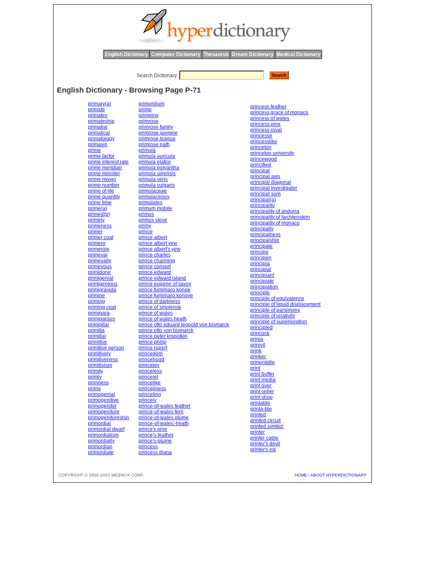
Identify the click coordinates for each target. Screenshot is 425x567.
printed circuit (265, 420)
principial (260, 269)
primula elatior (155, 162)
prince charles (155, 255)
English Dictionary (126, 54)
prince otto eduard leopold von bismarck (184, 324)
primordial (99, 423)
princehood (151, 359)
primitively (99, 354)
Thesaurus (216, 54)
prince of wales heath (163, 319)
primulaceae (153, 191)
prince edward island (162, 278)
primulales (150, 202)
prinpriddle (262, 362)
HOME (301, 475)
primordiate (101, 452)
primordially (101, 441)
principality (262, 205)
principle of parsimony (275, 310)
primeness (100, 226)
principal (260, 171)
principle (260, 293)
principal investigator (273, 188)
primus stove (153, 220)
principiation (264, 287)
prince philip (152, 342)
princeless (150, 371)
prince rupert (153, 348)
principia (260, 263)
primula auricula (157, 156)
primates (97, 115)
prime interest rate (108, 162)
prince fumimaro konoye (166, 295)
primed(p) (99, 214)
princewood (263, 159)
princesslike (263, 141)
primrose (149, 121)
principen (260, 258)
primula (147, 150)
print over (260, 386)
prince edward (155, 272)
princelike (150, 383)
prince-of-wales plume (164, 417)
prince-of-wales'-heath (164, 423)
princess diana (155, 452)
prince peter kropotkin (163, 336)
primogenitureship (108, 417)
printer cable (264, 438)
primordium (151, 104)
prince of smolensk (160, 307)
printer (257, 432)
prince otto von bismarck (166, 330)
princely (147, 400)
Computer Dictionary (175, 54)
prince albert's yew (160, 249)
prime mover (102, 179)
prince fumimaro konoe (165, 290)
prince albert (153, 237)
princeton (260, 147)
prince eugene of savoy (165, 284)
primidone (99, 272)
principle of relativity (272, 316)
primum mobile (155, 208)
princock (259, 333)
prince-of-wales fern (161, 412)
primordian (100, 447)
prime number (104, 185)
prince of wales (156, 313)
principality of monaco (275, 223)
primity (95, 371)
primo (94, 388)
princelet (148, 377)
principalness (265, 234)
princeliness (152, 388)
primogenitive (103, 400)
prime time (100, 202)
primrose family (156, 127)
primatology (101, 139)
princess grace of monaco (279, 112)
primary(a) (99, 104)
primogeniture (104, 412)
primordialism (103, 435)
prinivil (257, 345)
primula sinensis (157, 173)
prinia (256, 339)
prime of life (101, 191)
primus (146, 214)
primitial (97, 336)
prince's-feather (156, 435)
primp (145, 109)
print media (263, 380)
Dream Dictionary (253, 54)
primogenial (101, 394)
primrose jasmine (158, 133)
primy (145, 226)
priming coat (102, 307)
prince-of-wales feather (165, 406)
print (255, 368)
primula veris (153, 179)
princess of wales (269, 118)
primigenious (102, 284)
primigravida (102, 290)
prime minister (104, 173)
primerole (99, 249)
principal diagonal (270, 182)
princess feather (268, 107)
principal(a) (263, 200)
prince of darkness (159, 301)
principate (261, 246)
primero (96, 243)
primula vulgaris (157, 185)
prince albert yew (158, 243)
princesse (261, 136)
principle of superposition (278, 322)
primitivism (100, 365)
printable (260, 403)
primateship (101, 121)
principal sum (265, 194)
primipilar (98, 324)
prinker (258, 356)
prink (255, 351)
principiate (262, 281)
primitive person (106, 348)
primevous (100, 266)
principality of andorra (274, 211)
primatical (99, 133)
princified (260, 165)
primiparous (101, 319)
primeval (97, 255)
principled (261, 327)
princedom (151, 354)
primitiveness (103, 359)
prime (94, 150)
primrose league (157, 139)
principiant (262, 275)
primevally (99, 261)
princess (148, 447)
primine (96, 295)
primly (95, 377)
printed (258, 415)
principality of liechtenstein (280, 217)
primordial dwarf (106, 429)
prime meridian (105, 168)
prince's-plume (155, 441)
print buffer (262, 374)
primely (96, 220)
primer (95, 232)
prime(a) (97, 208)
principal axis (265, 176)
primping (149, 115)
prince (146, 232)
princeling (150, 394)
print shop (261, 397)
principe (259, 252)
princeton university (272, 153)
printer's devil (265, 444)
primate (96, 109)
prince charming (157, 261)
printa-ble (261, 409)
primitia (96, 330)
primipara (99, 313)
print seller (262, 391)
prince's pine (153, 429)
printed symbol (266, 426)
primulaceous (154, 197)
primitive (97, 342)
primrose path (154, 144)
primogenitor (102, 406)
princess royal (266, 130)
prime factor (101, 156)
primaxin (97, 144)
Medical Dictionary (298, 54)
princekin (149, 365)
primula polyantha (159, 168)
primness (98, 383)
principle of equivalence (277, 298)
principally (262, 229)
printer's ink (263, 449)
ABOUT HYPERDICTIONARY (338, 475)
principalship (264, 240)
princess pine (265, 124)
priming (96, 301)
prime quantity (104, 197)
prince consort (155, 266)
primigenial (100, 278)
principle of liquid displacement (285, 304)
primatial (97, 127)
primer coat (100, 237)
